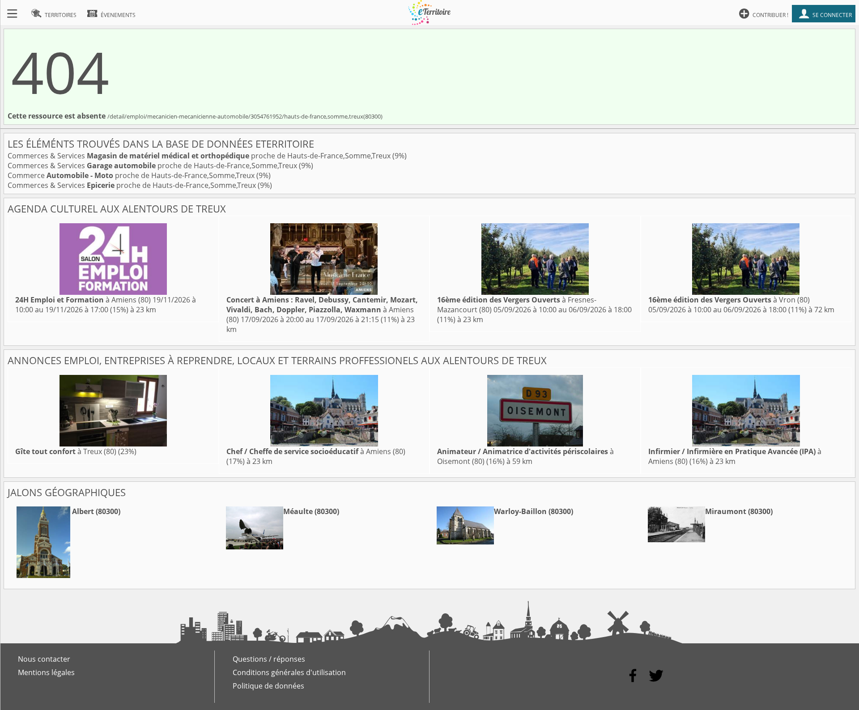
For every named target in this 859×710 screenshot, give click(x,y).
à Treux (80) (65, 451)
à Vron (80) (729, 300)
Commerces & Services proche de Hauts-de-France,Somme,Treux (200, 156)
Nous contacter (44, 659)
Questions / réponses (269, 659)
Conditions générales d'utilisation (289, 672)
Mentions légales (46, 672)
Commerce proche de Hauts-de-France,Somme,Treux (132, 175)
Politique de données (268, 686)
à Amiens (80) (83, 300)
